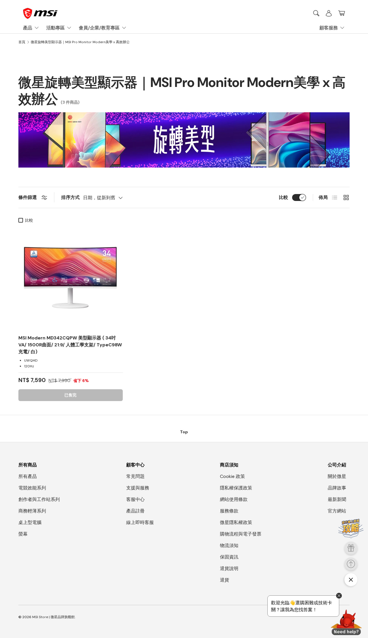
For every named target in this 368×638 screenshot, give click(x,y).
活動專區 (55, 28)
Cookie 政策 (232, 476)
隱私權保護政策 (236, 488)
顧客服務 (328, 28)
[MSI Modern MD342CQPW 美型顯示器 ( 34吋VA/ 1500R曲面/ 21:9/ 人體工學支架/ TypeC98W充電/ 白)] (70, 278)
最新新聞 (337, 499)
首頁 (21, 42)
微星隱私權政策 (236, 522)
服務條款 (229, 511)
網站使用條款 (234, 499)
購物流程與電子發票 (240, 534)
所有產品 (27, 476)
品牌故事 (337, 488)
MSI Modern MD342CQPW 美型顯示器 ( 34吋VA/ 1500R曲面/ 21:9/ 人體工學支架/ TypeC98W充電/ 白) (70, 345)
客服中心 (135, 499)
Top (184, 431)
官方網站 (337, 511)
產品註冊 (135, 511)
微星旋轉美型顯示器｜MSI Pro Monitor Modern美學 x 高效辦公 (80, 42)
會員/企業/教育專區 (99, 28)
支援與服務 (137, 488)
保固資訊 (229, 557)
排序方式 (70, 197)
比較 (283, 197)
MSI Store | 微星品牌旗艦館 (53, 617)
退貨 (224, 580)
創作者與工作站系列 (39, 499)
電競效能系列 (32, 488)
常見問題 (135, 476)
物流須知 (229, 545)
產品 (27, 28)
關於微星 (337, 476)
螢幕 (23, 534)
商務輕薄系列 (32, 511)
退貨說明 (229, 568)
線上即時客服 (140, 522)
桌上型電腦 (29, 522)
